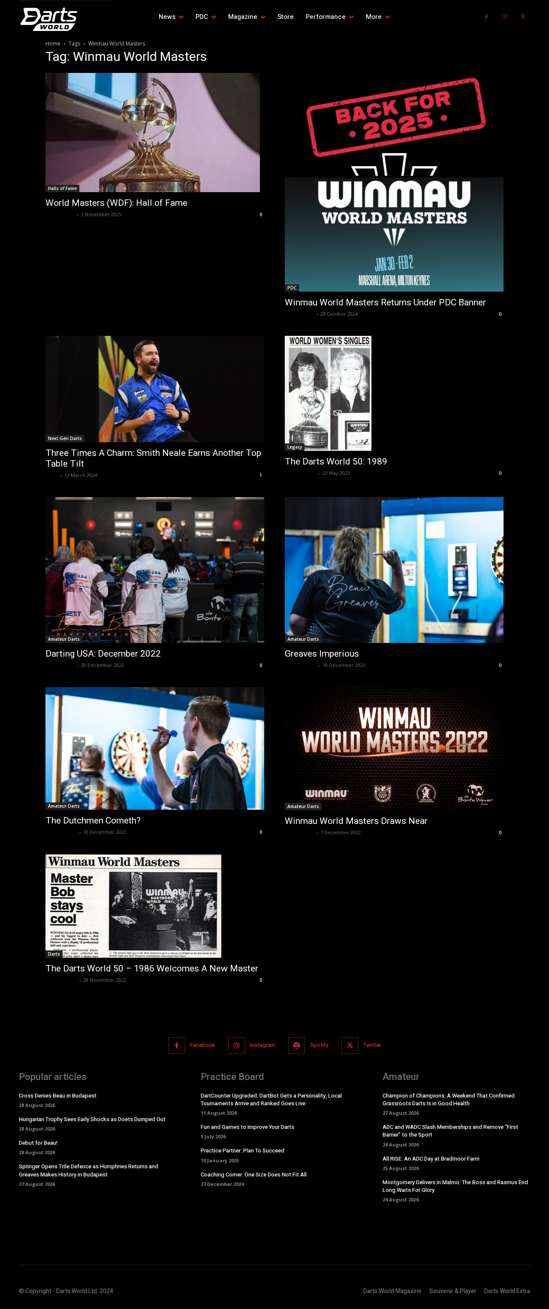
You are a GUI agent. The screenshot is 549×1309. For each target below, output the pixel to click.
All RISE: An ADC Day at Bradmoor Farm (431, 1159)
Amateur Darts (64, 639)
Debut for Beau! (38, 1143)
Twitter (372, 1045)
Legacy (294, 447)
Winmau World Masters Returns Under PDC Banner (385, 302)
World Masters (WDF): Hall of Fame (116, 203)
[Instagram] (505, 17)
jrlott (51, 475)
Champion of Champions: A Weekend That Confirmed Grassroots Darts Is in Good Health (449, 1099)
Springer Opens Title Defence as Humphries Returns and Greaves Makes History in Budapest (88, 1170)
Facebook (202, 1045)
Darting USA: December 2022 (103, 653)
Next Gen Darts (65, 438)
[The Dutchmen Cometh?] (154, 748)
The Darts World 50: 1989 (336, 461)
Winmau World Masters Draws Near (356, 821)
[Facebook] (487, 17)
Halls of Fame (62, 188)
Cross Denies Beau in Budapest (58, 1096)
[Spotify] (296, 1045)
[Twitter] (523, 17)
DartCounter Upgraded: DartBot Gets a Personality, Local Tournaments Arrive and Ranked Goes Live (271, 1099)
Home (52, 43)
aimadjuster (301, 473)
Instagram (262, 1045)
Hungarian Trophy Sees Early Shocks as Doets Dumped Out (92, 1119)
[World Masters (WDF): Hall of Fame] (154, 132)
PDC (291, 288)
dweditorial (60, 214)
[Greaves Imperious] (394, 570)
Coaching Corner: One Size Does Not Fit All (254, 1174)
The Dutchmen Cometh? (93, 820)
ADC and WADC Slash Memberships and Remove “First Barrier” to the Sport (450, 1131)
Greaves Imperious (322, 653)
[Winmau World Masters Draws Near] (394, 748)
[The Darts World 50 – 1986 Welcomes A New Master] (154, 906)
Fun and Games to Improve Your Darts (247, 1127)
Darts (54, 954)
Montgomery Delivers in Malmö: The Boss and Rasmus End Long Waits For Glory (455, 1186)
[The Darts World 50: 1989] (394, 393)
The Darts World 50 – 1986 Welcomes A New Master (151, 968)
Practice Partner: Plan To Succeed (242, 1150)
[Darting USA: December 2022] (154, 570)
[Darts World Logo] (66, 19)
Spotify (319, 1045)
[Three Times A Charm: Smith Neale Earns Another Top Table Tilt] (154, 389)
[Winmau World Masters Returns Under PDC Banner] (394, 182)
